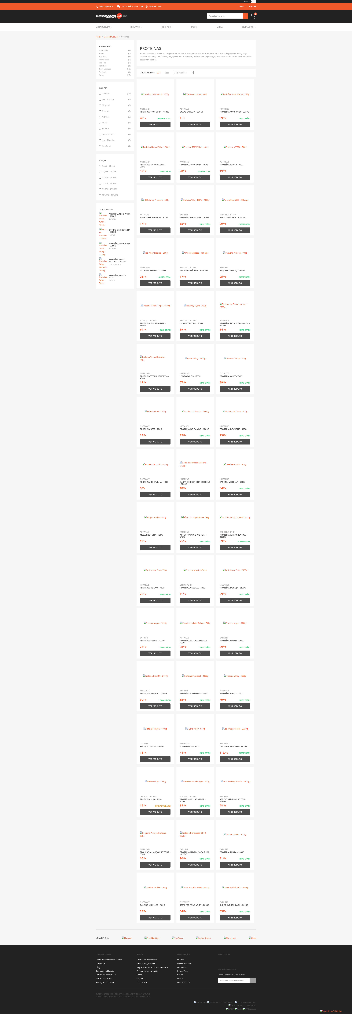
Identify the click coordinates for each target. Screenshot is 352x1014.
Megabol (116, 105)
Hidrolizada (104, 59)
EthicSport (116, 146)
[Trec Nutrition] (152, 938)
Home (98, 36)
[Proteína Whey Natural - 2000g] (103, 264)
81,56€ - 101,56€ (109, 189)
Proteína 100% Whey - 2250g (119, 244)
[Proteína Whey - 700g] (103, 278)
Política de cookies (104, 978)
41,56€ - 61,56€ (109, 177)
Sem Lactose (105, 69)
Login (241, 6)
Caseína (102, 56)
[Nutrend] (126, 938)
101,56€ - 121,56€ (110, 195)
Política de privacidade (106, 974)
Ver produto (155, 124)
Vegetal (102, 72)
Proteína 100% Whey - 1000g (119, 215)
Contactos (100, 963)
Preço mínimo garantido (147, 971)
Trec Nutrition (116, 99)
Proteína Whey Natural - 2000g (117, 260)
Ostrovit (116, 111)
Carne (102, 53)
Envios (139, 974)
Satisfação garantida (146, 963)
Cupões (140, 978)
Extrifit (116, 122)
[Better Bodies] (203, 938)
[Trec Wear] (177, 938)
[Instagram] (225, 961)
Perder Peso (166, 27)
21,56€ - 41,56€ (109, 171)
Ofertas (180, 959)
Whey (101, 75)
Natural (102, 65)
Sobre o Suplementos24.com (109, 959)
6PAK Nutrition (116, 134)
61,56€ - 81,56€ (109, 183)
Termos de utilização (105, 971)
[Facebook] (219, 961)
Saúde (194, 27)
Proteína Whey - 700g (117, 276)
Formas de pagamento (147, 959)
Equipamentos (248, 27)
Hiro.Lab (116, 128)
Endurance (135, 27)
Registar (252, 6)
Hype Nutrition (116, 140)
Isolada (102, 62)
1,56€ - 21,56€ (108, 166)
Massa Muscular (103, 27)
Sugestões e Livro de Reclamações (152, 967)
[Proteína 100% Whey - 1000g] (103, 219)
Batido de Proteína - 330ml (119, 231)
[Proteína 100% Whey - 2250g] (103, 248)
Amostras (103, 50)
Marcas (220, 27)
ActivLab (116, 117)
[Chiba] (252, 938)
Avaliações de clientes (105, 982)
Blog (98, 967)
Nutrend (116, 93)
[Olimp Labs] (230, 938)
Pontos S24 (142, 982)
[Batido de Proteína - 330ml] (103, 233)
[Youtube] (231, 961)
